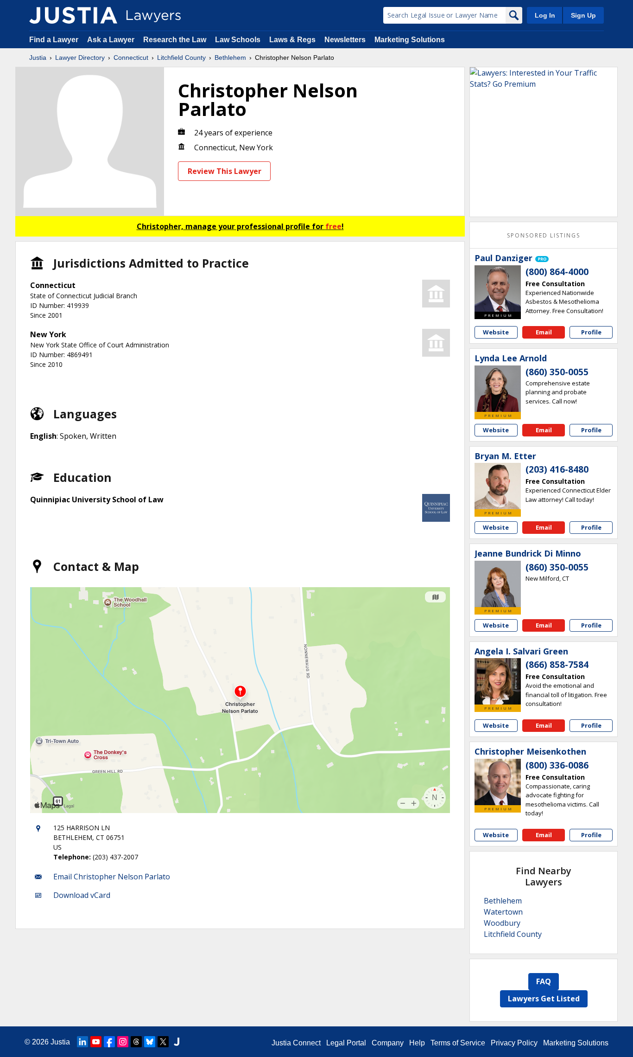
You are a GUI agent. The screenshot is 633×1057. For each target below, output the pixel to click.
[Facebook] (109, 1041)
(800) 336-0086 (557, 765)
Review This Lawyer (224, 171)
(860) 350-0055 (557, 372)
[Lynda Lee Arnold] (498, 388)
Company (388, 1043)
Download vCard (81, 895)
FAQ (543, 981)
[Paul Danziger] (498, 288)
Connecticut (131, 57)
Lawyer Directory (80, 57)
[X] (163, 1041)
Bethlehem (230, 57)
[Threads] (136, 1041)
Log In (545, 15)
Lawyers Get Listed (544, 998)
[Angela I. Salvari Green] (498, 681)
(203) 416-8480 (557, 469)
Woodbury (502, 923)
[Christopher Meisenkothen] (498, 782)
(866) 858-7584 (557, 665)
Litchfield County (181, 57)
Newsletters (345, 40)
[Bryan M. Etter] (498, 486)
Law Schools (237, 40)
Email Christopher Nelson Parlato (111, 876)
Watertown (503, 912)
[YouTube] (95, 1041)
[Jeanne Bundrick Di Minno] (498, 584)
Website (496, 332)
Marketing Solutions (409, 40)
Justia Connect (296, 1043)
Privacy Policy (514, 1043)
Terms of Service (457, 1043)
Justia (37, 57)
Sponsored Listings (543, 235)
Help (417, 1043)
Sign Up (583, 15)
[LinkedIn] (82, 1041)
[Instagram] (122, 1041)
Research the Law (174, 40)
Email (544, 332)
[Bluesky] (149, 1041)
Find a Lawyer (53, 40)
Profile (591, 332)
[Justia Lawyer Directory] (73, 15)
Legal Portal (346, 1043)
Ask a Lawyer (111, 40)
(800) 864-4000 (557, 272)
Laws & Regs (292, 40)
